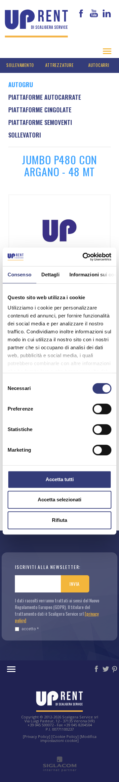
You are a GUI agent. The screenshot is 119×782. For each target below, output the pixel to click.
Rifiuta (59, 520)
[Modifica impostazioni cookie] (68, 738)
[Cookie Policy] (65, 736)
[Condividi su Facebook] (96, 668)
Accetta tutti (60, 479)
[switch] (102, 409)
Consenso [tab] (19, 274)
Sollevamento (20, 65)
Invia (74, 583)
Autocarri (98, 65)
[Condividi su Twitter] (106, 668)
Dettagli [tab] (50, 274)
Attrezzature (59, 65)
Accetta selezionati (59, 499)
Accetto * (30, 628)
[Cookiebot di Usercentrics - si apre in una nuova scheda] (84, 256)
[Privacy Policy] (36, 736)
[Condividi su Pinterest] (115, 668)
